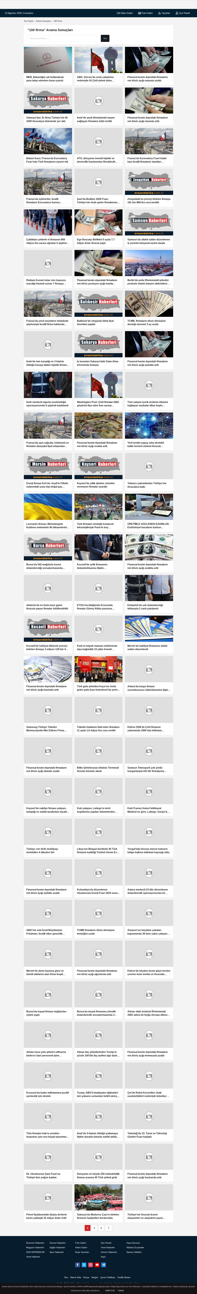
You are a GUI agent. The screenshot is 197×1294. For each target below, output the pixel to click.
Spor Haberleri (57, 1252)
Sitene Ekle (75, 1277)
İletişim (94, 1277)
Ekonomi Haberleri (35, 1243)
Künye (86, 1277)
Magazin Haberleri (35, 1247)
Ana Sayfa (28, 21)
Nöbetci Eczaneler (135, 1247)
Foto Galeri (147, 13)
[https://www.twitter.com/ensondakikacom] (84, 1265)
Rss (66, 1277)
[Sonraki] (108, 1228)
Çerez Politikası (107, 1277)
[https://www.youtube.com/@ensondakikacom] (97, 1265)
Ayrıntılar (110, 1291)
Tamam (121, 1291)
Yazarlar (165, 13)
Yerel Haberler (33, 1257)
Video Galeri (126, 13)
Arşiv (103, 1257)
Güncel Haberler (58, 1243)
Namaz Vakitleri (134, 1252)
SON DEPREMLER (35, 1252)
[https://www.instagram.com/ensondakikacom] (90, 1265)
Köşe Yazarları (82, 1252)
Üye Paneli (184, 13)
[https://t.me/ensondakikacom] (103, 1265)
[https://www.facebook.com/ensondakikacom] (77, 1265)
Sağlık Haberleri (57, 1247)
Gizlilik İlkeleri (124, 1277)
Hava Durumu (133, 1243)
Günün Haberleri (109, 1252)
